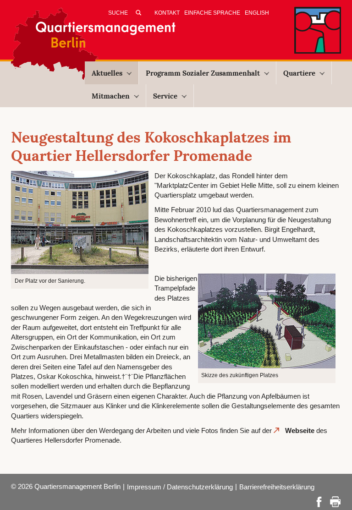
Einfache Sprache (212, 13)
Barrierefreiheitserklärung (276, 487)
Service (165, 96)
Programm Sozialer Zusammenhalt (203, 73)
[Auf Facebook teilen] (319, 501)
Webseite (299, 430)
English (257, 13)
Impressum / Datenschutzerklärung (180, 487)
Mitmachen (111, 96)
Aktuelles (107, 73)
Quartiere (299, 73)
